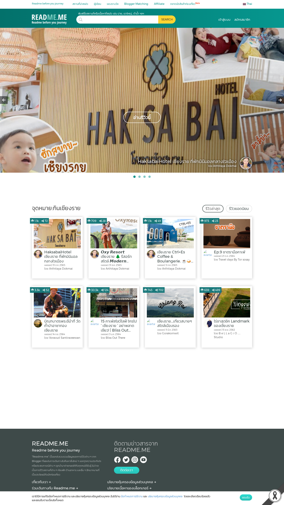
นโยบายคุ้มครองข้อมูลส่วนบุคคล (130, 482)
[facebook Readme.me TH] (117, 461)
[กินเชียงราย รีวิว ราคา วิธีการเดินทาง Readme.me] (54, 18)
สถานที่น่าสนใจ (80, 4)
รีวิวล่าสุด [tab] (213, 208)
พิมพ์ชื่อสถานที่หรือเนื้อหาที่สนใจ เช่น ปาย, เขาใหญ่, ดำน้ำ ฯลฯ (111, 13)
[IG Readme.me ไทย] (134, 461)
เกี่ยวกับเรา (40, 482)
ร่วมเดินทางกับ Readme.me (54, 488)
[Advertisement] (142, 387)
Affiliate (159, 4)
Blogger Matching (136, 4)
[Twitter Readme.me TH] (126, 461)
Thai (249, 4)
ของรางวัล (112, 4)
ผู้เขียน (97, 4)
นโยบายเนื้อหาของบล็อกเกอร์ (128, 488)
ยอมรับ (246, 497)
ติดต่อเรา (126, 470)
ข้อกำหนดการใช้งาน (132, 496)
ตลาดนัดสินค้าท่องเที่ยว (185, 4)
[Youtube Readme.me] (143, 461)
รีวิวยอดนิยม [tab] (239, 208)
